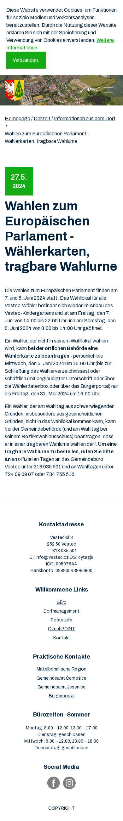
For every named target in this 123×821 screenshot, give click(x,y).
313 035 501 (64, 550)
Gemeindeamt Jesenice (61, 687)
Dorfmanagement (61, 611)
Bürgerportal (61, 696)
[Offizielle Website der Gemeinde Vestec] (14, 90)
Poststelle (61, 620)
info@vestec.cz (52, 557)
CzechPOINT (61, 628)
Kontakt (61, 638)
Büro (62, 602)
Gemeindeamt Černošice (61, 678)
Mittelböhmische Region (61, 669)
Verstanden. (26, 60)
